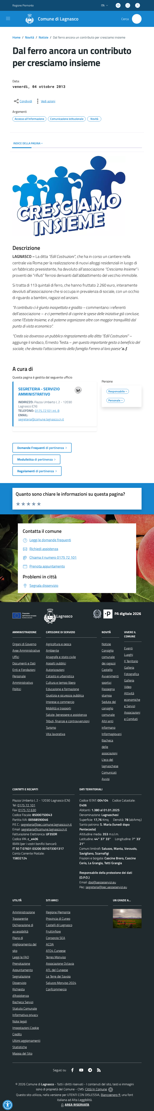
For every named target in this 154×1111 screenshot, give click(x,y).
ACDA (50, 944)
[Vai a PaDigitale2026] (117, 613)
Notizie (43, 37)
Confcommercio (56, 989)
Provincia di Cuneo (58, 918)
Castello (107, 669)
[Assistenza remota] (110, 1089)
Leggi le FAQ (20, 957)
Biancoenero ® (110, 1094)
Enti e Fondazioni (23, 669)
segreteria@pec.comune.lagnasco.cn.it (46, 824)
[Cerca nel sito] (137, 19)
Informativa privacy (25, 1014)
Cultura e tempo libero (60, 682)
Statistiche (19, 1047)
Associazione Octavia (60, 963)
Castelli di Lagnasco (59, 925)
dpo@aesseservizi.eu (102, 882)
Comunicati (109, 772)
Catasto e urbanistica (60, 676)
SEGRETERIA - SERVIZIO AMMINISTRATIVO (39, 391)
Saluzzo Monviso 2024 (61, 982)
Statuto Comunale (24, 1008)
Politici (16, 689)
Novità (29, 37)
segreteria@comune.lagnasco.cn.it (41, 419)
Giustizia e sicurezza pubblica (65, 695)
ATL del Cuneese (57, 970)
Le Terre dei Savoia (58, 976)
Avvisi (105, 778)
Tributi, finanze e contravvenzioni (67, 721)
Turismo (51, 727)
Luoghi (128, 654)
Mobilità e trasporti (58, 708)
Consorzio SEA (55, 937)
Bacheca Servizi (22, 1002)
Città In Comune (96, 1089)
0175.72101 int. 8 (47, 410)
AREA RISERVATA (77, 1104)
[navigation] (8, 18)
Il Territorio (131, 661)
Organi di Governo (24, 644)
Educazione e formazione (62, 689)
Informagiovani (112, 734)
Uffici (15, 656)
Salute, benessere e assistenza (66, 714)
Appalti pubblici (56, 663)
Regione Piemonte (23, 5)
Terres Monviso (56, 957)
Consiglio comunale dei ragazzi (109, 657)
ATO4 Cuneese (56, 950)
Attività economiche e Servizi (132, 699)
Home (16, 37)
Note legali (19, 1021)
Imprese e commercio (60, 701)
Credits (17, 1034)
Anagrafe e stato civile (61, 656)
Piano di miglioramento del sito (24, 944)
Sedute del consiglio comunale (109, 708)
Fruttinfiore (53, 931)
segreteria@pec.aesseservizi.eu (106, 887)
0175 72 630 (27, 810)
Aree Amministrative (26, 650)
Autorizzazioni (55, 669)
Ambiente (52, 650)
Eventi (128, 648)
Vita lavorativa (55, 734)
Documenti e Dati (23, 663)
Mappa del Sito (22, 1053)
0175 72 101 (26, 805)
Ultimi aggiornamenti (26, 1040)
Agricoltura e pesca (58, 644)
